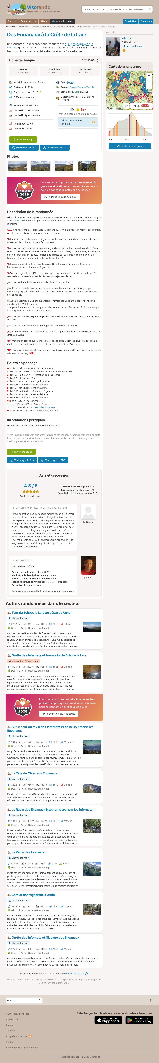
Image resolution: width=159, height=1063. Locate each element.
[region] (129, 90)
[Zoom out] (149, 81)
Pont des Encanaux (45, 407)
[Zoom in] (149, 75)
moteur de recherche (73, 973)
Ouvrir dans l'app (25, 139)
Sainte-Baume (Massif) (82, 87)
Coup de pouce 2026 (16, 1036)
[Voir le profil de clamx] (113, 46)
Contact (10, 1041)
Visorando (10, 26)
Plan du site (12, 1019)
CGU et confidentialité (17, 1013)
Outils (11, 21)
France (70, 81)
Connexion (146, 21)
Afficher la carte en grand (129, 146)
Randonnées (28, 21)
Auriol (76, 91)
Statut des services (69, 1056)
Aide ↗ (44, 21)
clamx (126, 38)
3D (143, 105)
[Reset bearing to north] (149, 86)
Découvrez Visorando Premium (72, 122)
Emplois (10, 1025)
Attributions (112, 108)
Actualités (11, 1030)
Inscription (130, 21)
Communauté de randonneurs (22, 1047)
